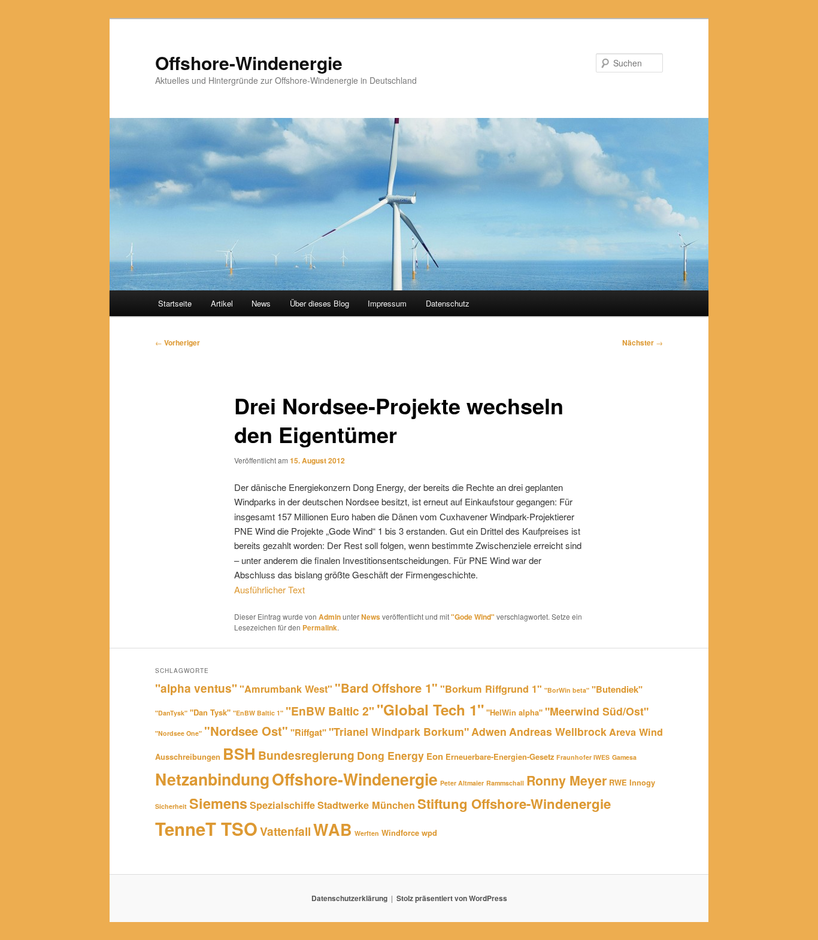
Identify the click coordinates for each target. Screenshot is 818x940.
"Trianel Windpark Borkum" (399, 731)
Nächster (642, 342)
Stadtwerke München (366, 805)
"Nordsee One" (178, 733)
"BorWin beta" (566, 690)
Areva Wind (636, 732)
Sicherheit (171, 806)
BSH (239, 753)
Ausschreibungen (187, 756)
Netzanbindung (212, 779)
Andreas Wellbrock (558, 731)
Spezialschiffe (282, 805)
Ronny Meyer (566, 780)
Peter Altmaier (462, 782)
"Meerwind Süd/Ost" (597, 711)
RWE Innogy (632, 782)
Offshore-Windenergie (249, 62)
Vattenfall (285, 831)
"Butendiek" (617, 689)
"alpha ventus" (196, 688)
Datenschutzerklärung (349, 898)
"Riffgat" (308, 732)
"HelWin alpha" (514, 712)
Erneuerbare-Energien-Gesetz (500, 756)
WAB (332, 829)
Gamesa (624, 757)
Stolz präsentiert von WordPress (451, 898)
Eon (434, 756)
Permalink (319, 627)
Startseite (175, 303)
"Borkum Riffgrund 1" (491, 689)
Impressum (387, 303)
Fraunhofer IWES (583, 757)
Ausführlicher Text (269, 589)
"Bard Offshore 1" (386, 687)
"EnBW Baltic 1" (258, 712)
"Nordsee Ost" (246, 730)
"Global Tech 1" (430, 709)
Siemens (218, 803)
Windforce (400, 832)
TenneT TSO (206, 828)
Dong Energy (390, 755)
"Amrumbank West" (286, 689)
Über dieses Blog (319, 303)
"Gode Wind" (473, 616)
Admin (330, 616)
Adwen (489, 731)
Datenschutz (447, 303)
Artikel (222, 303)
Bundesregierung (306, 755)
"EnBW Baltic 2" (330, 710)
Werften (367, 833)
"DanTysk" (171, 712)
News (261, 303)
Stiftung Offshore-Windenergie (514, 803)
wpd (429, 832)
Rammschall (505, 782)
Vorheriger (177, 342)
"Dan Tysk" (210, 712)
